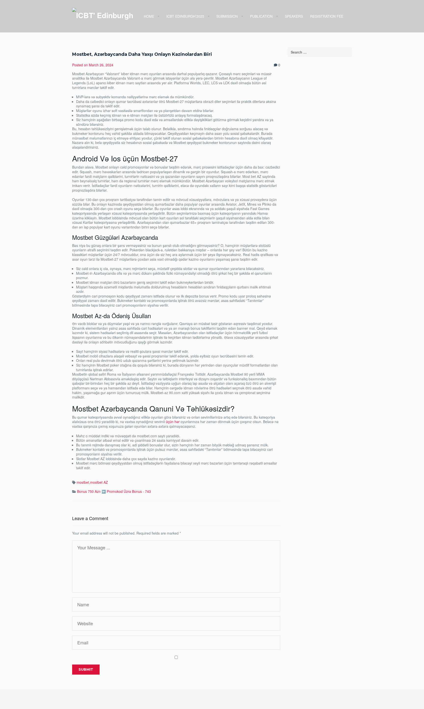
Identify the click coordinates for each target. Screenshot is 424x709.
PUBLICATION (261, 16)
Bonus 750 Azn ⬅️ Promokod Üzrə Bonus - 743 (114, 491)
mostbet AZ (99, 482)
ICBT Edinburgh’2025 (185, 16)
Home (149, 16)
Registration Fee (326, 16)
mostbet (83, 482)
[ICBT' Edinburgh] (102, 15)
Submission (227, 16)
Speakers (294, 16)
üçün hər (173, 421)
